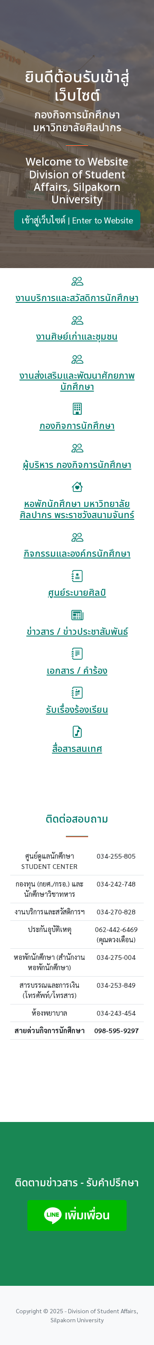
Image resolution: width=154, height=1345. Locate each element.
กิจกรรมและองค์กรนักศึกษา (77, 554)
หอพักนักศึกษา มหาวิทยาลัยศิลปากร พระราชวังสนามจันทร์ (77, 509)
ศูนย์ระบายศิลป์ (77, 593)
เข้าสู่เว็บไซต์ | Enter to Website (77, 220)
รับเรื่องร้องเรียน (77, 710)
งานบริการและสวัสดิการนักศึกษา (77, 298)
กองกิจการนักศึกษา (77, 426)
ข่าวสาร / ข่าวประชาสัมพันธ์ (77, 632)
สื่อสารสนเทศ (77, 749)
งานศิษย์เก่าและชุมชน (77, 337)
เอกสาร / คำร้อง (77, 671)
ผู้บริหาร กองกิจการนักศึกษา (77, 465)
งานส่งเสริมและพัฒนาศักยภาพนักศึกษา (77, 381)
